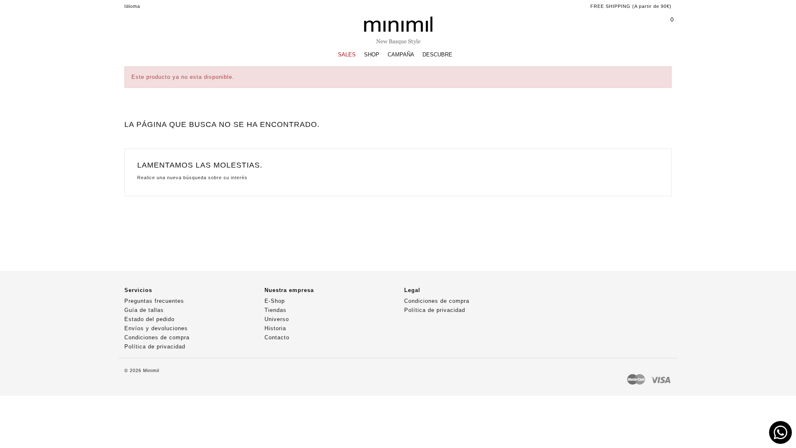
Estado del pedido (149, 319)
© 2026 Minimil (141, 370)
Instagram (567, 293)
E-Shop (275, 301)
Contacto (277, 337)
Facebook (550, 293)
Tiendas (275, 310)
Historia (275, 328)
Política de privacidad (154, 346)
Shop (371, 54)
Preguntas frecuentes (154, 301)
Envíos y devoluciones (156, 328)
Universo (277, 319)
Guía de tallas (144, 310)
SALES (347, 54)
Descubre (437, 54)
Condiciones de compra (156, 337)
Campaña (401, 54)
